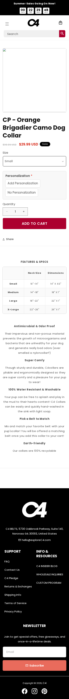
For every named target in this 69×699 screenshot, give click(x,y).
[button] (7, 22)
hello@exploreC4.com (36, 540)
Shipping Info (12, 595)
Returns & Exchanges (18, 586)
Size (5, 153)
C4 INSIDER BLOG (47, 566)
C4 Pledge (11, 578)
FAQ (7, 561)
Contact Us (12, 570)
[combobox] (34, 33)
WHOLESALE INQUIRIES (49, 574)
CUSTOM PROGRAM (48, 583)
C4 (45, 683)
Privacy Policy (13, 611)
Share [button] (10, 239)
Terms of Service (15, 603)
